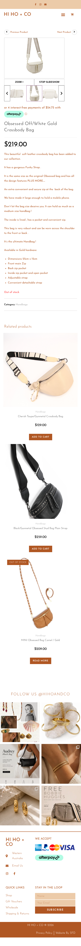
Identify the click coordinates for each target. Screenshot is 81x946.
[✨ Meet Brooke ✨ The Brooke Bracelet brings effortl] (61, 764)
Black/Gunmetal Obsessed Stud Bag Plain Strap (40, 528)
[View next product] (74, 32)
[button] (63, 14)
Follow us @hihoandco (40, 694)
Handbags (22, 304)
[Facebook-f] (35, 4)
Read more (40, 661)
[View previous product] (6, 32)
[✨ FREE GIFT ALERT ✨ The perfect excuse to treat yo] (61, 805)
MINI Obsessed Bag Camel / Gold (40, 640)
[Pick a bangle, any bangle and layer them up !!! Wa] (61, 722)
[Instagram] (40, 4)
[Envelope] (45, 4)
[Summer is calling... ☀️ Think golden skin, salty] (20, 722)
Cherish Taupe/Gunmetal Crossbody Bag (40, 416)
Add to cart (40, 437)
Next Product (64, 32)
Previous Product (19, 32)
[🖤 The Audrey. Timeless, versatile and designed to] (20, 764)
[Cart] (72, 14)
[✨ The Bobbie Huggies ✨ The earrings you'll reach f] (20, 805)
